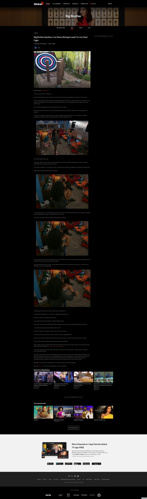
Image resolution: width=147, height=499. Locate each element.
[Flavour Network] (76, 495)
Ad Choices (144, 498)
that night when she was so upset (56, 346)
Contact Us (45, 479)
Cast (89, 27)
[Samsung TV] (86, 463)
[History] (68, 495)
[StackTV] (92, 495)
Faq (83, 479)
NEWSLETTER (84, 3)
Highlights (66, 3)
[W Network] (99, 495)
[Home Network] (84, 495)
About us (39, 479)
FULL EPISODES (56, 3)
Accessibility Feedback (105, 479)
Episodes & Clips (61, 27)
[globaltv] (39, 3)
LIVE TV (94, 3)
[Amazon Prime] (68, 463)
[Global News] (60, 495)
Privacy (50, 479)
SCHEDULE (75, 3)
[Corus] (48, 495)
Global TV (40, 366)
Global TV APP (96, 479)
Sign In (110, 3)
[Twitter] (39, 47)
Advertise (79, 479)
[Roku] (77, 463)
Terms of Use (56, 479)
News (72, 27)
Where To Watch (89, 479)
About (80, 27)
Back (36, 33)
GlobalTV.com (45, 90)
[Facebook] (35, 47)
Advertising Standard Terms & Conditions (68, 479)
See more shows (73, 427)
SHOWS (48, 3)
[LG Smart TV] (96, 463)
